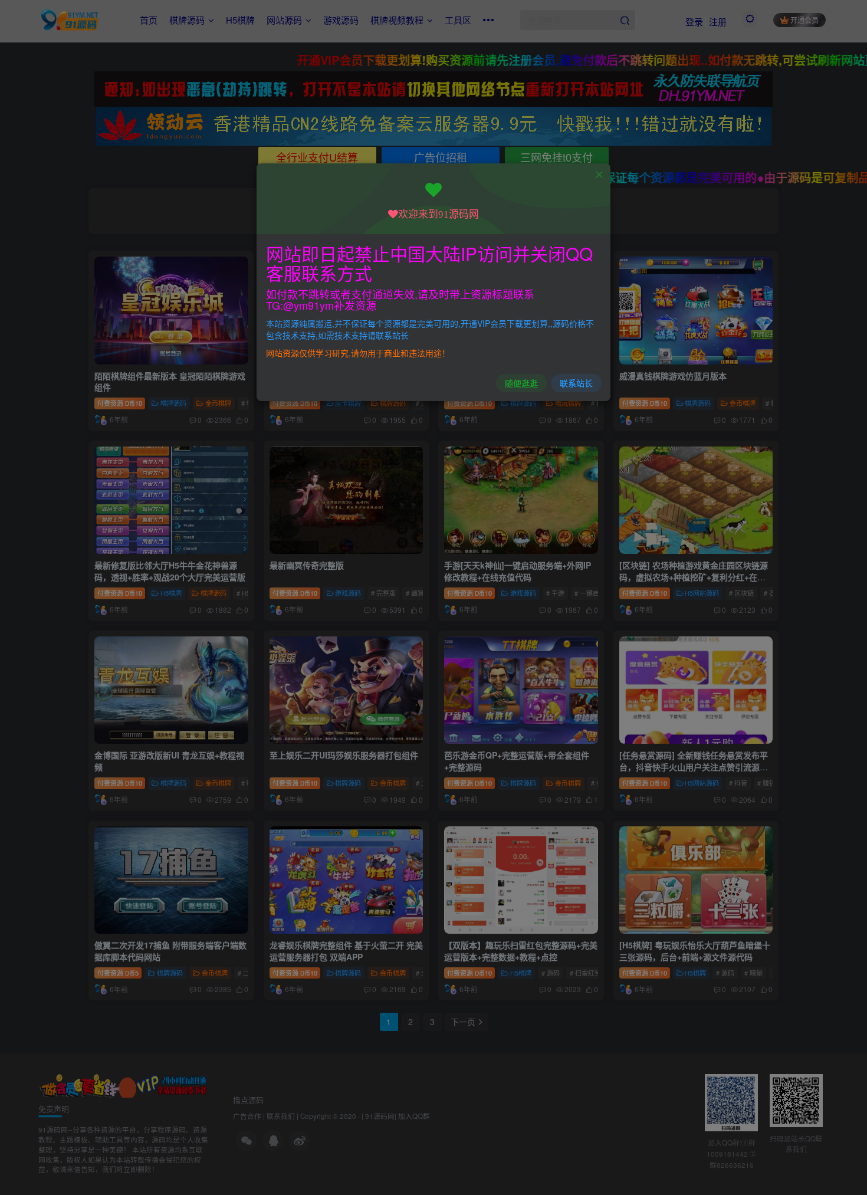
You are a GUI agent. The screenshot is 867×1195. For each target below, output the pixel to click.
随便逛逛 (521, 383)
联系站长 (576, 383)
